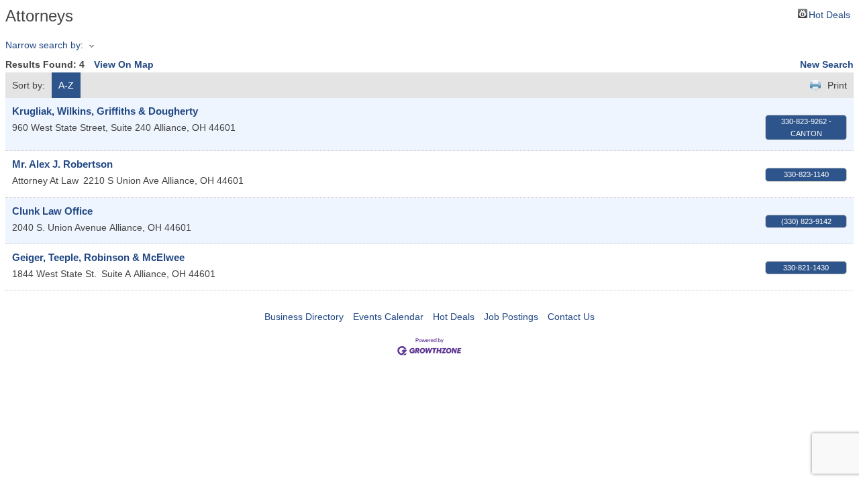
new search (827, 64)
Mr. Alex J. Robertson (62, 164)
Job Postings (511, 316)
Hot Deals (829, 13)
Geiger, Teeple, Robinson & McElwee (98, 257)
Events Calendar (388, 316)
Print (837, 85)
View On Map (124, 64)
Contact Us (571, 316)
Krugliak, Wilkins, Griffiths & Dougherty (105, 111)
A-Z (66, 85)
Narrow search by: (44, 45)
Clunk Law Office (52, 211)
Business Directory (304, 316)
